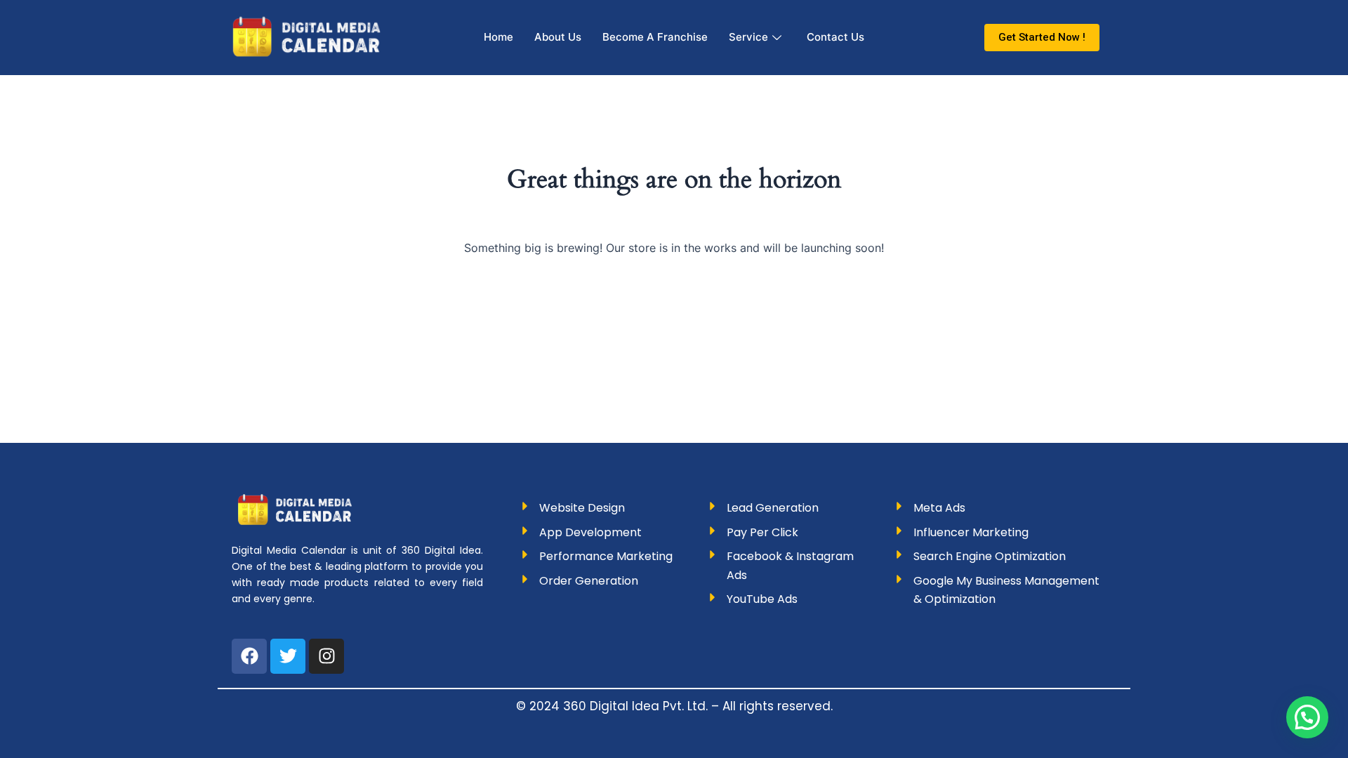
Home (498, 37)
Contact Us (835, 37)
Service (748, 37)
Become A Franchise (655, 37)
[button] (1307, 717)
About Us (557, 37)
